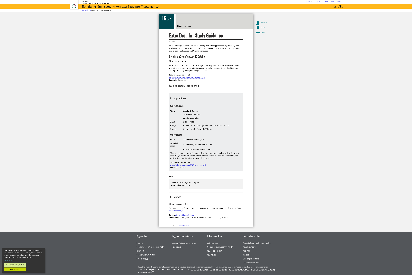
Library (139, 251)
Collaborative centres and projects (149, 247)
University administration (145, 255)
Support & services (106, 6)
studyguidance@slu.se (184, 215)
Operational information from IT (219, 247)
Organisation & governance (128, 6)
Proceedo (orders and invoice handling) (257, 243)
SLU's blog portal (213, 251)
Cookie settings (9, 260)
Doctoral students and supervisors (184, 243)
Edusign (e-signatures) (251, 259)
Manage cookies (257, 269)
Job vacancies (212, 243)
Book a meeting (176, 211)
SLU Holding (141, 259)
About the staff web (218, 269)
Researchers (176, 247)
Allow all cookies (15, 269)
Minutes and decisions (251, 263)
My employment (89, 6)
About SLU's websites (238, 269)
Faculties (139, 243)
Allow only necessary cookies (15, 265)
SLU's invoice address (199, 269)
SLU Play (210, 255)
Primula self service (250, 247)
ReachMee (246, 255)
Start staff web (86, 10)
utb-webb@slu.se (183, 225)
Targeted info (147, 6)
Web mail (246, 251)
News (157, 6)
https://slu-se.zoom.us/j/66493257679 (186, 77)
